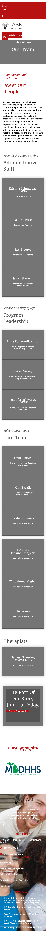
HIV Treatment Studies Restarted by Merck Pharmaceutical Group (21, 922)
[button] (22, 33)
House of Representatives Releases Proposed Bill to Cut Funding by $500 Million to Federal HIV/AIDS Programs (22, 900)
